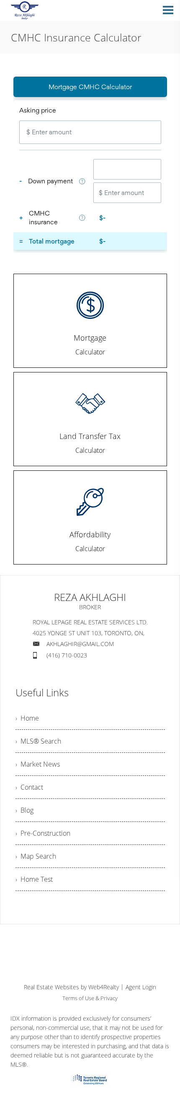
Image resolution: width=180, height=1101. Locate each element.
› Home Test (34, 879)
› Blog (24, 810)
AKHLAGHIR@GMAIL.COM (80, 644)
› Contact (29, 787)
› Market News (37, 764)
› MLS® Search (38, 741)
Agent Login (141, 987)
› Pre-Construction (42, 833)
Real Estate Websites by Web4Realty (71, 987)
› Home (27, 718)
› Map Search (35, 856)
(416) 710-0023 (66, 655)
